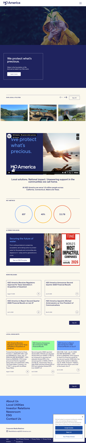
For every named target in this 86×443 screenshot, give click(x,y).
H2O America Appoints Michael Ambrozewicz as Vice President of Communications (59, 303)
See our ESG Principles (20, 260)
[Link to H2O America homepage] (12, 3)
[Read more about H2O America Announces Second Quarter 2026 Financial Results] (76, 294)
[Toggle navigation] (80, 3)
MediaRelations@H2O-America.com (18, 431)
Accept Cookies (69, 427)
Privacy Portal (47, 439)
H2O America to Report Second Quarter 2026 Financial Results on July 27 (23, 302)
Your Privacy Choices (69, 436)
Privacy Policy (36, 439)
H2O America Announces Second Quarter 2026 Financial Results (59, 283)
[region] (69, 428)
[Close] (82, 417)
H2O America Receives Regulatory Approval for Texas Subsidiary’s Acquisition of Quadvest (21, 284)
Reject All (69, 432)
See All (74, 323)
